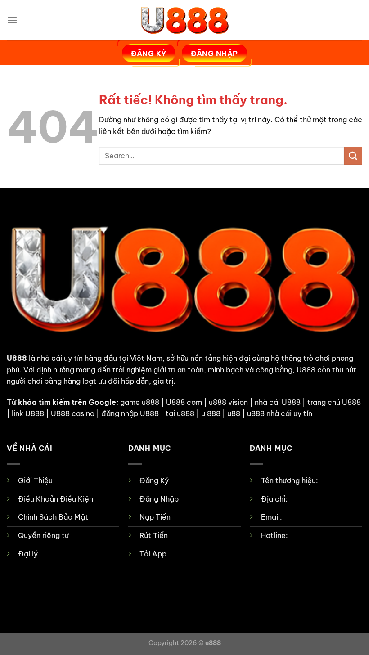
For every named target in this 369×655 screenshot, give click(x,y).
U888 (17, 358)
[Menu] (12, 20)
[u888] (185, 20)
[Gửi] (353, 155)
